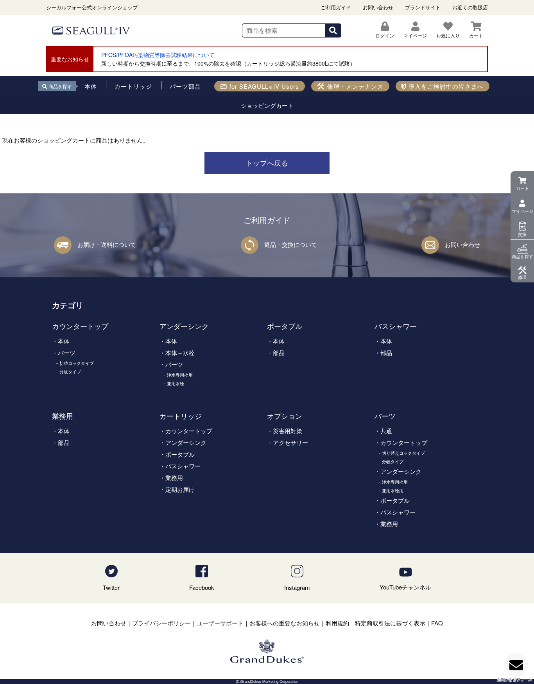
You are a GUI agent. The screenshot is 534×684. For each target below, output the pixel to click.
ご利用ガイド (336, 7)
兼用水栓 (175, 383)
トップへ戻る (267, 162)
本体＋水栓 (180, 352)
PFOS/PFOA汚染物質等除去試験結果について (158, 55)
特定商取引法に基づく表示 (390, 623)
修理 (522, 277)
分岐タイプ (70, 371)
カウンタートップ (80, 326)
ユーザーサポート (220, 623)
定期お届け (180, 489)
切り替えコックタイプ (403, 453)
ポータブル (284, 326)
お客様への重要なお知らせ (284, 623)
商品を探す (522, 256)
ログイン (384, 35)
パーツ (66, 352)
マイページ (522, 211)
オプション (284, 416)
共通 (386, 431)
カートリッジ (180, 416)
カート (522, 188)
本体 (64, 341)
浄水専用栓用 (180, 374)
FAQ (437, 623)
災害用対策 (287, 431)
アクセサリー (290, 442)
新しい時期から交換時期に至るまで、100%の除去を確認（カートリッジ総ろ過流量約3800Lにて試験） (228, 63)
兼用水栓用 (392, 490)
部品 (279, 352)
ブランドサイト (423, 7)
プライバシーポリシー (161, 623)
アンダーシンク (184, 326)
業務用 (62, 416)
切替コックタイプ (76, 363)
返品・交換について (290, 244)
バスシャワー (396, 326)
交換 (522, 234)
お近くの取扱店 (470, 7)
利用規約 (337, 623)
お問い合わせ (378, 7)
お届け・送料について (106, 244)
